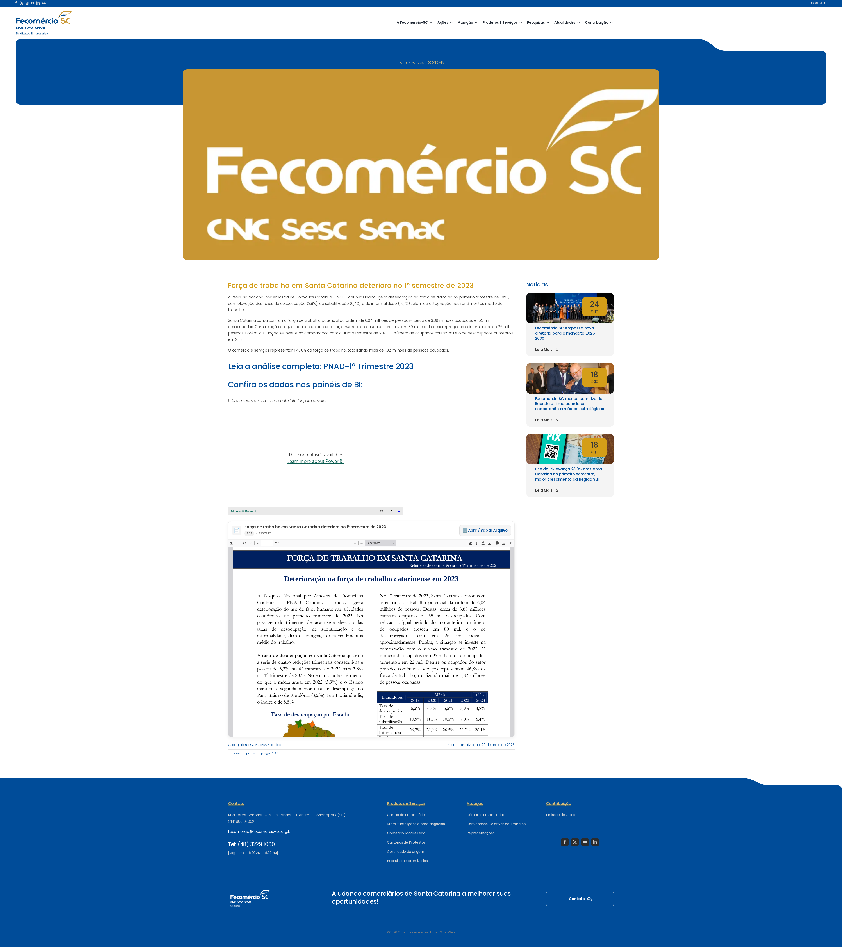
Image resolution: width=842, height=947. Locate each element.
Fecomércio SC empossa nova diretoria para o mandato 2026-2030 (566, 333)
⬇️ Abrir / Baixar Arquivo (485, 530)
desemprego (245, 753)
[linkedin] (38, 3)
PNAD (274, 753)
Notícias (274, 744)
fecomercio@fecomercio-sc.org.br (260, 831)
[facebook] (16, 3)
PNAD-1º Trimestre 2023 (368, 366)
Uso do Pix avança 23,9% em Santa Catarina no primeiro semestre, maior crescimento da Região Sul (568, 474)
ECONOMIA (257, 744)
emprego (263, 753)
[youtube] (32, 3)
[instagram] (27, 3)
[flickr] (44, 3)
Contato (819, 3)
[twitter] (21, 3)
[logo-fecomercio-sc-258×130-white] (250, 889)
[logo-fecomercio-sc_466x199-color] (43, 11)
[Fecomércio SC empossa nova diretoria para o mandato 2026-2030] (570, 295)
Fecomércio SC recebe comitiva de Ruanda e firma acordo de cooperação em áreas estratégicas (569, 404)
